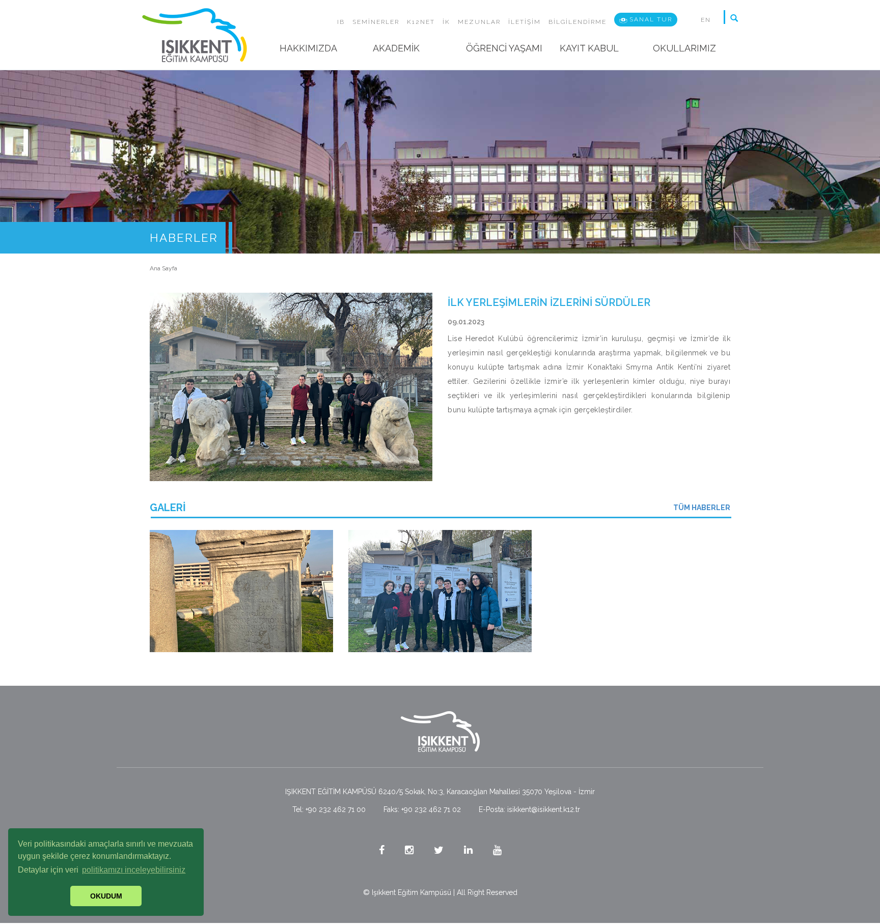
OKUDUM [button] (106, 896)
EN (706, 19)
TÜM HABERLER (701, 507)
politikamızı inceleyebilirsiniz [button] (133, 869)
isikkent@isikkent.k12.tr (543, 809)
